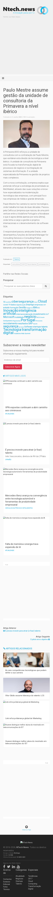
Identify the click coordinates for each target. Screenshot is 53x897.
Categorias (20, 870)
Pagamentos (16, 321)
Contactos (7, 879)
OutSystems (7, 321)
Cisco (35, 302)
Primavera (39, 321)
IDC (38, 308)
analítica (8, 302)
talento (44, 326)
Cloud (42, 301)
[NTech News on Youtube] (19, 866)
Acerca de (6, 871)
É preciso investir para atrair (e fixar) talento (23, 631)
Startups (19, 881)
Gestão (22, 307)
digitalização (21, 305)
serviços (21, 327)
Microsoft (8, 317)
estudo (6, 307)
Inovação (10, 310)
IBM (35, 307)
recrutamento (10, 323)
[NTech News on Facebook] (5, 866)
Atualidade (20, 876)
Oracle (42, 317)
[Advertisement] (26, 48)
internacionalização (24, 314)
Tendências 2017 (32, 877)
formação (14, 307)
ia (32, 308)
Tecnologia (12, 329)
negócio (30, 317)
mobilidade (19, 317)
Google (29, 308)
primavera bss (44, 264)
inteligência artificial (19, 312)
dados (13, 305)
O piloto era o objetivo (39, 639)
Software (28, 326)
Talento (16, 259)
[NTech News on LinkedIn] (14, 866)
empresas (38, 305)
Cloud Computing (32, 882)
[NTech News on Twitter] (9, 866)
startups (37, 326)
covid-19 (6, 305)
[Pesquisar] (46, 286)
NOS (38, 317)
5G (4, 302)
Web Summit (25, 333)
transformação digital (24, 331)
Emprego (30, 304)
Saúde (35, 324)
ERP (23, 264)
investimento (39, 314)
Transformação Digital (32, 887)
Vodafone (17, 333)
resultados (23, 323)
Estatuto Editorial (6, 883)
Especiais (32, 870)
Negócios (19, 879)
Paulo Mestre (31, 264)
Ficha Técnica (6, 888)
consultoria (16, 264)
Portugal (28, 320)
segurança (10, 326)
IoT (47, 314)
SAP (30, 323)
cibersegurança (23, 301)
